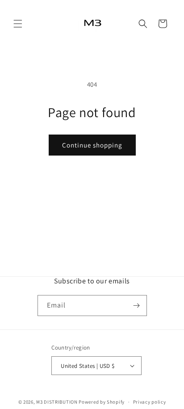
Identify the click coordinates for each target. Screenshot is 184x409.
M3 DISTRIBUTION (57, 402)
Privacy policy (149, 402)
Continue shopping (92, 145)
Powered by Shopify (102, 402)
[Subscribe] (136, 305)
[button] (18, 24)
